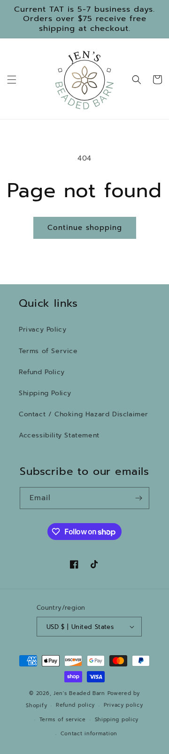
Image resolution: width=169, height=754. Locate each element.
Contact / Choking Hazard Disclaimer (83, 414)
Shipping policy (117, 720)
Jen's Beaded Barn (79, 693)
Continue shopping (84, 227)
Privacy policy (123, 705)
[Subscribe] (138, 498)
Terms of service (62, 720)
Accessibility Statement (59, 435)
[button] (11, 79)
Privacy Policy (42, 329)
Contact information (89, 734)
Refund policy (75, 705)
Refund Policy (42, 372)
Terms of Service (48, 351)
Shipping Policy (45, 393)
